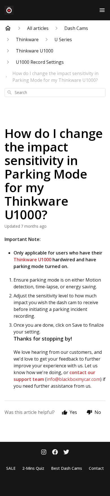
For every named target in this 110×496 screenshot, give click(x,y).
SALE (11, 468)
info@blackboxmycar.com (73, 379)
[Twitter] (66, 453)
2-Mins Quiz (33, 468)
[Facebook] (55, 453)
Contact (96, 468)
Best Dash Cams (66, 468)
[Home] (8, 28)
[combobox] (55, 92)
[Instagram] (43, 453)
